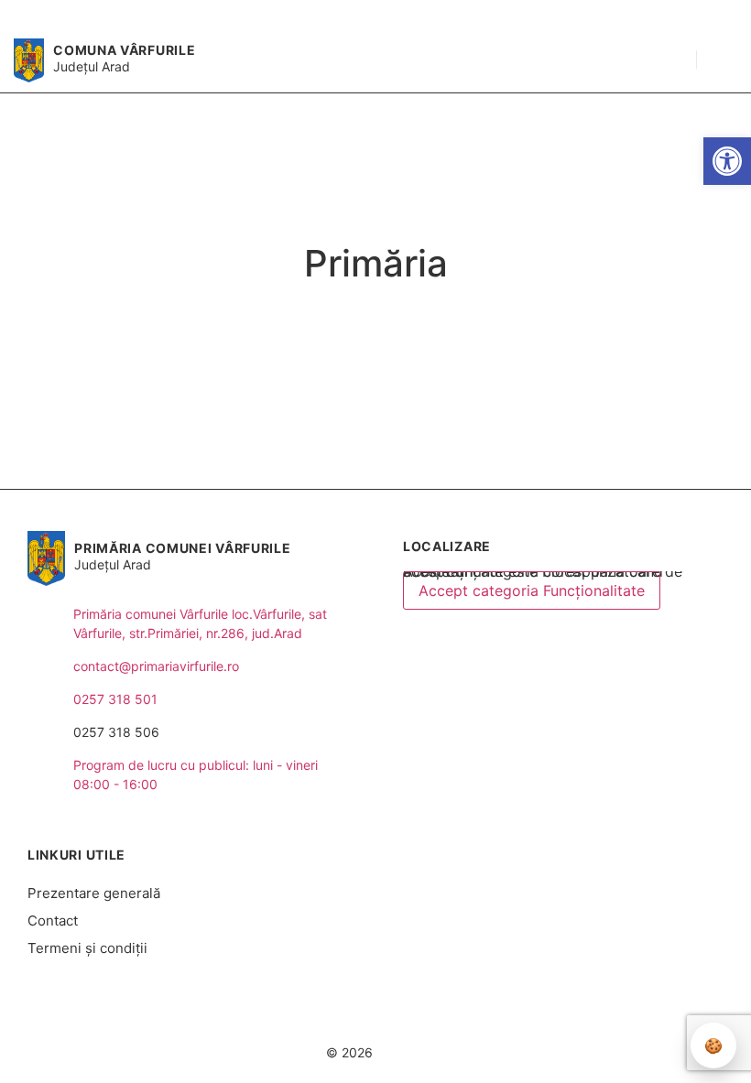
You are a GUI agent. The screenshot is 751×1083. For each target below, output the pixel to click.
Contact (52, 920)
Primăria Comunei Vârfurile (182, 548)
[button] (673, 60)
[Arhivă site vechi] (712, 14)
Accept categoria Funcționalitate (532, 590)
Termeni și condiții (87, 948)
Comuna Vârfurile (124, 50)
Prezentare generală (93, 893)
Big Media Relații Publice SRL (437, 1017)
